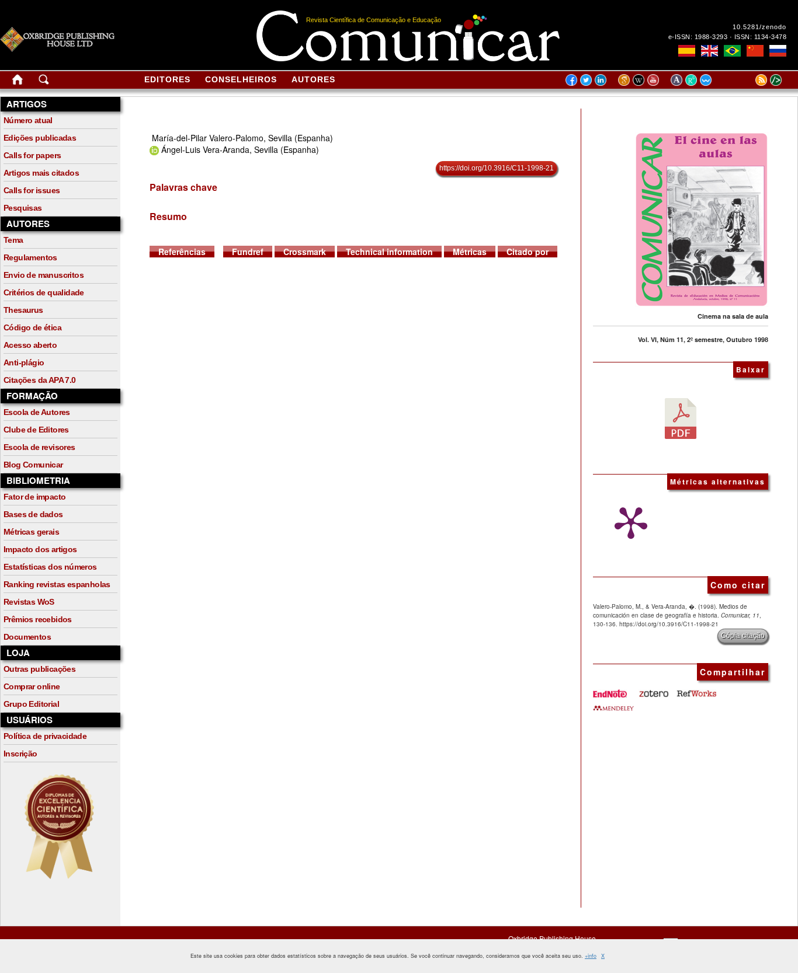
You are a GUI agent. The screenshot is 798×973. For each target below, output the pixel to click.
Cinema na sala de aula (733, 316)
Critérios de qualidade (44, 292)
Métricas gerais (31, 531)
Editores (167, 79)
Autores (313, 79)
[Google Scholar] (625, 79)
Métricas (470, 251)
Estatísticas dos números (50, 566)
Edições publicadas (40, 137)
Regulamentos (30, 257)
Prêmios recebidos (38, 619)
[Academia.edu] (678, 79)
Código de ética (32, 327)
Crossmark (304, 251)
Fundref (247, 251)
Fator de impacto (34, 496)
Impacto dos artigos (40, 549)
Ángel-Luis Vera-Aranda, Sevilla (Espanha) (240, 149)
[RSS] (746, 79)
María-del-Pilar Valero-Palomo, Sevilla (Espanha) (242, 138)
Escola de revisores (39, 447)
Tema (13, 240)
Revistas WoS (29, 601)
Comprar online (32, 686)
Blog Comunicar (33, 464)
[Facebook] (571, 79)
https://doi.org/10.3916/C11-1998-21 (496, 168)
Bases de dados (33, 514)
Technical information (389, 251)
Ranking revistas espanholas (57, 584)
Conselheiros (241, 79)
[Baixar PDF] (680, 417)
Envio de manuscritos (44, 275)
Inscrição (20, 753)
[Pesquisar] (44, 81)
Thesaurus (23, 310)
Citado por (527, 251)
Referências (182, 251)
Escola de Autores (37, 412)
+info (590, 956)
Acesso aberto (30, 345)
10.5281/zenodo (759, 26)
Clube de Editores (36, 429)
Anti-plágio (24, 362)
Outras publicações (39, 669)
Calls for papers (32, 155)
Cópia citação (743, 636)
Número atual (28, 120)
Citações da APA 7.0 (40, 380)
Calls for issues (32, 190)
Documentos (27, 636)
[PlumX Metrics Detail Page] (628, 523)
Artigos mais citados (41, 172)
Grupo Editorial (31, 704)
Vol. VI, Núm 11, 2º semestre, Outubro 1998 (703, 339)
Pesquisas (23, 207)
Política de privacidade (45, 736)
